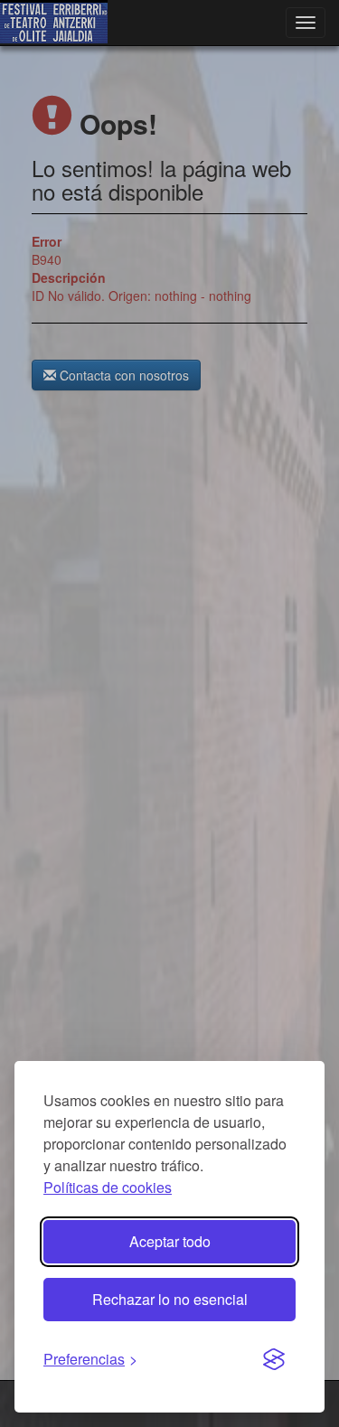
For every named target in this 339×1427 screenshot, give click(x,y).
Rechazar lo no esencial (170, 1299)
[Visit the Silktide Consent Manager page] (274, 1360)
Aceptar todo (170, 1241)
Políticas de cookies (107, 1187)
